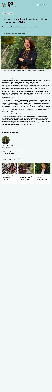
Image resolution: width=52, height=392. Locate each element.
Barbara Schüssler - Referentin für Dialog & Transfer (42, 177)
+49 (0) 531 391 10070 (8, 151)
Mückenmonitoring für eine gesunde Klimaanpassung (26, 177)
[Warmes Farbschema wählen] (45, 4)
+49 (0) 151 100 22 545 (8, 153)
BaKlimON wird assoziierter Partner (8, 177)
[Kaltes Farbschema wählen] (42, 4)
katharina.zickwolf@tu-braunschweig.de (13, 150)
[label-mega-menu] (48, 4)
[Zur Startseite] (12, 4)
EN (39, 4)
